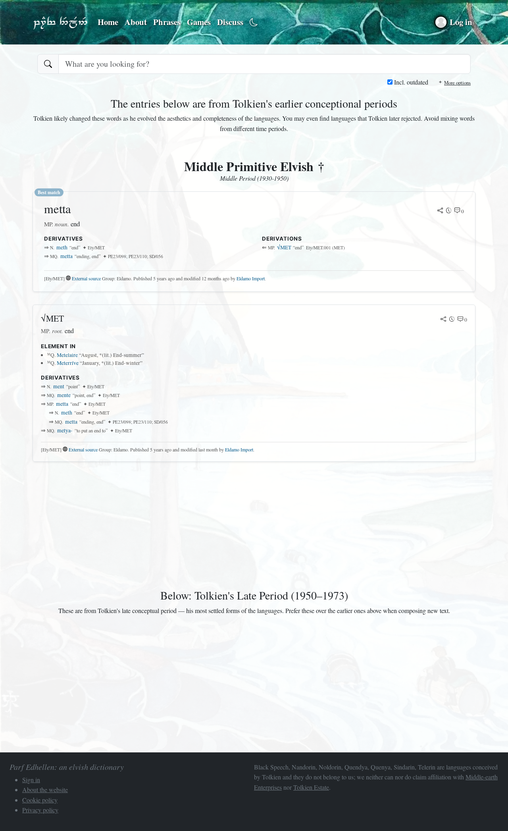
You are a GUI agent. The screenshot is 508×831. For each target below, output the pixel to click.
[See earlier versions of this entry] (449, 211)
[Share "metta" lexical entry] (440, 211)
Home (108, 22)
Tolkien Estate (311, 787)
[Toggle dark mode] (253, 22)
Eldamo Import (251, 278)
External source (86, 278)
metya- (65, 430)
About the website (45, 789)
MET (284, 247)
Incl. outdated (410, 82)
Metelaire (67, 355)
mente (64, 395)
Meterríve (68, 362)
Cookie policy (40, 800)
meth (61, 247)
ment (58, 386)
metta (66, 256)
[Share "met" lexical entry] (443, 319)
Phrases (167, 22)
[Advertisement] (254, 523)
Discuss (230, 22)
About (136, 22)
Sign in (31, 779)
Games (199, 22)
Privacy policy (40, 810)
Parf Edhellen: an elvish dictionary (60, 22)
